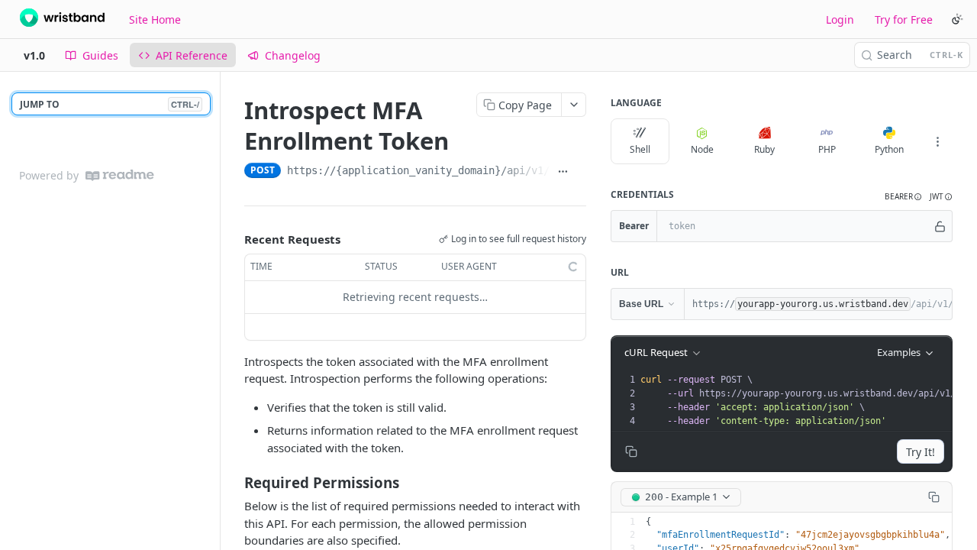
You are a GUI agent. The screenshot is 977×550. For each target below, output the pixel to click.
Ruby (764, 149)
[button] (903, 196)
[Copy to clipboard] (580, 172)
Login (840, 19)
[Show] (940, 226)
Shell (640, 149)
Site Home (155, 19)
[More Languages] (937, 141)
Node (702, 149)
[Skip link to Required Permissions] (233, 482)
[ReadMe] (119, 175)
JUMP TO (109, 104)
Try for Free (904, 19)
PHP (827, 149)
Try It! (920, 452)
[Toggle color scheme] (957, 19)
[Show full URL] (562, 172)
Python (889, 149)
